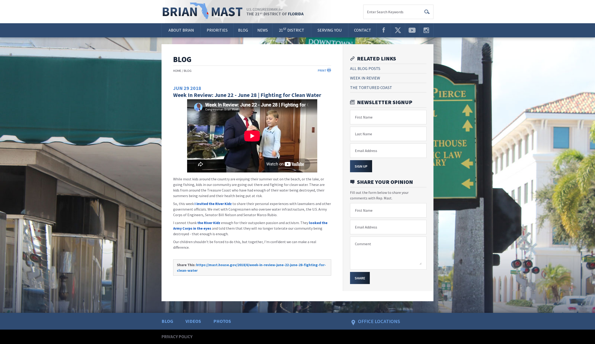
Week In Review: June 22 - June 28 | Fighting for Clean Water (247, 95)
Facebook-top (384, 30)
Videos (193, 321)
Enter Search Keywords (385, 12)
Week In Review (365, 78)
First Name (364, 117)
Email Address (366, 150)
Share (360, 278)
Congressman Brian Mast (204, 11)
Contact (362, 30)
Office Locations (379, 321)
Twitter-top (398, 30)
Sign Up (361, 166)
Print (322, 70)
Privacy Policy (177, 336)
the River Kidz (208, 222)
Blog (243, 30)
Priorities (217, 30)
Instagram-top (426, 30)
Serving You (329, 30)
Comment (363, 243)
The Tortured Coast (371, 87)
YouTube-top (412, 30)
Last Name (363, 134)
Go (427, 12)
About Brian (181, 30)
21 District (291, 30)
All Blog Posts (365, 68)
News (262, 30)
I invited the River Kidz (213, 203)
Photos (222, 321)
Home (177, 71)
